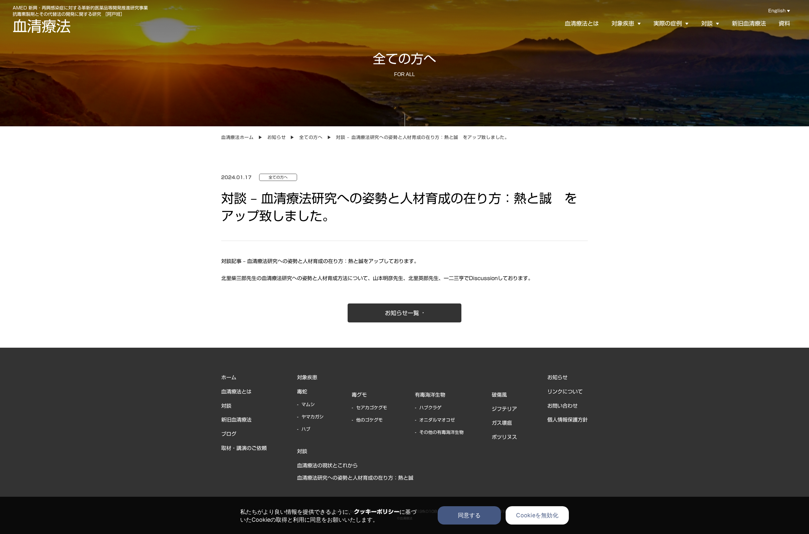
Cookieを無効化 (537, 515)
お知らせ (276, 137)
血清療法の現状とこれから (327, 465)
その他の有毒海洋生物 (441, 432)
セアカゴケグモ (371, 407)
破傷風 (499, 394)
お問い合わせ (562, 405)
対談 (226, 405)
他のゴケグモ (369, 420)
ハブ (305, 429)
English (777, 11)
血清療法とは (582, 23)
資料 (784, 23)
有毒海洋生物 (430, 394)
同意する (469, 515)
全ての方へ (311, 137)
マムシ (308, 404)
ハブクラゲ (430, 407)
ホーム (228, 377)
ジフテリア (504, 408)
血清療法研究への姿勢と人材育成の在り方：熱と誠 (355, 477)
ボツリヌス (504, 437)
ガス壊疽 (502, 422)
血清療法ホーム (237, 137)
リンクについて (565, 391)
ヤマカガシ (312, 417)
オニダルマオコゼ (437, 420)
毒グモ (359, 394)
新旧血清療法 (749, 23)
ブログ (228, 433)
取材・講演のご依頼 (244, 448)
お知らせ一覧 (402, 313)
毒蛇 (302, 391)
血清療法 (42, 26)
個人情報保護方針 (567, 419)
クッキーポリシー (376, 511)
